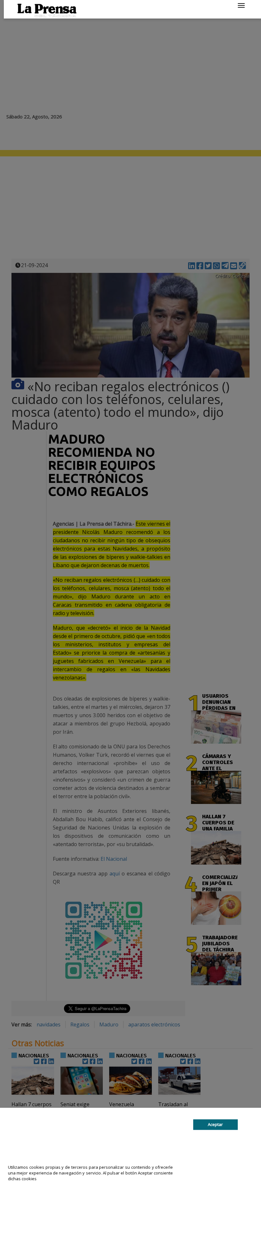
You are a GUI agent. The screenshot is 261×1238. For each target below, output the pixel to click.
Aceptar (215, 1124)
